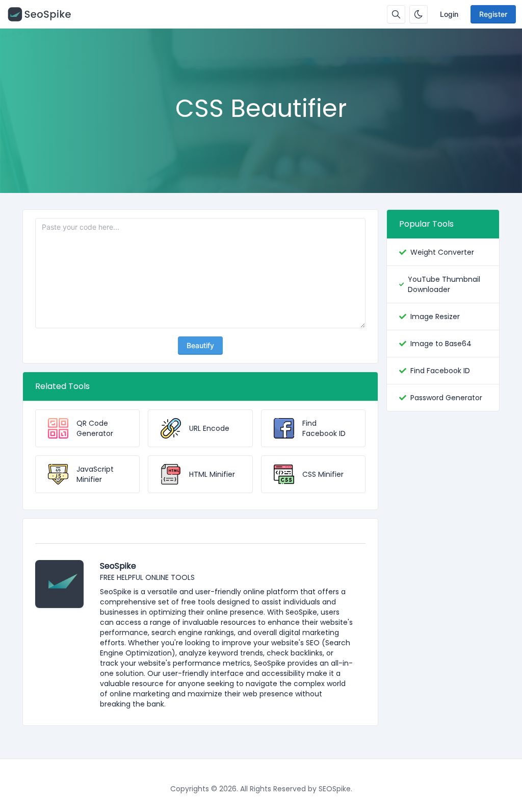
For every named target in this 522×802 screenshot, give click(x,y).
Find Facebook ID (440, 371)
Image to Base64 (441, 343)
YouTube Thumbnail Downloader (444, 284)
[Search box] (396, 14)
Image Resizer (435, 316)
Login (449, 14)
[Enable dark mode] (418, 14)
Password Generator (446, 398)
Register (493, 14)
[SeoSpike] (44, 14)
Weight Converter (442, 252)
